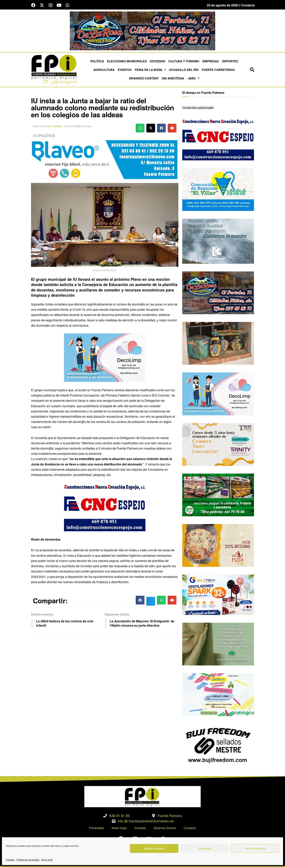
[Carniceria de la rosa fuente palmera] (218, 292)
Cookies (10, 859)
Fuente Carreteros (218, 70)
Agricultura (104, 70)
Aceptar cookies (154, 848)
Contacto (190, 828)
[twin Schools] (218, 444)
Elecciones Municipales (127, 61)
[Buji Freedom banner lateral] (218, 745)
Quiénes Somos (165, 828)
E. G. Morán (55, 126)
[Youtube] (59, 5)
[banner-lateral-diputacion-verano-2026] (218, 240)
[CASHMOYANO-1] (218, 494)
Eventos (125, 70)
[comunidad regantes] (218, 189)
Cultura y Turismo (183, 61)
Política (97, 61)
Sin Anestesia (173, 78)
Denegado (204, 848)
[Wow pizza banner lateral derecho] (218, 545)
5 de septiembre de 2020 (77, 126)
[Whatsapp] (67, 5)
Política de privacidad (27, 859)
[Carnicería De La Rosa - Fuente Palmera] (142, 30)
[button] (252, 70)
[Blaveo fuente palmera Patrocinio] (104, 159)
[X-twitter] (42, 5)
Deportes (230, 61)
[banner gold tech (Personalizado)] (218, 594)
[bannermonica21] (104, 357)
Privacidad (96, 828)
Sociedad (157, 61)
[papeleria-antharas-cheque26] (218, 694)
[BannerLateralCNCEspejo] (104, 506)
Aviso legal (47, 859)
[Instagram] (50, 5)
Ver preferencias (255, 848)
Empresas (210, 61)
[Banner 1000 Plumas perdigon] (218, 343)
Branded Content (144, 78)
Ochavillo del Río (184, 70)
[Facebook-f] (33, 5)
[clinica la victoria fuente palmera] (218, 643)
